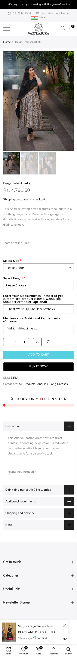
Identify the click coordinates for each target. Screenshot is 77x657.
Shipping (9, 199)
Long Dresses (58, 384)
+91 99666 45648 (22, 13)
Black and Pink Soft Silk (36, 632)
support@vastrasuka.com (54, 13)
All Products (27, 384)
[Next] (68, 101)
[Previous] (9, 101)
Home (7, 42)
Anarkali (42, 384)
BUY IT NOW (38, 367)
